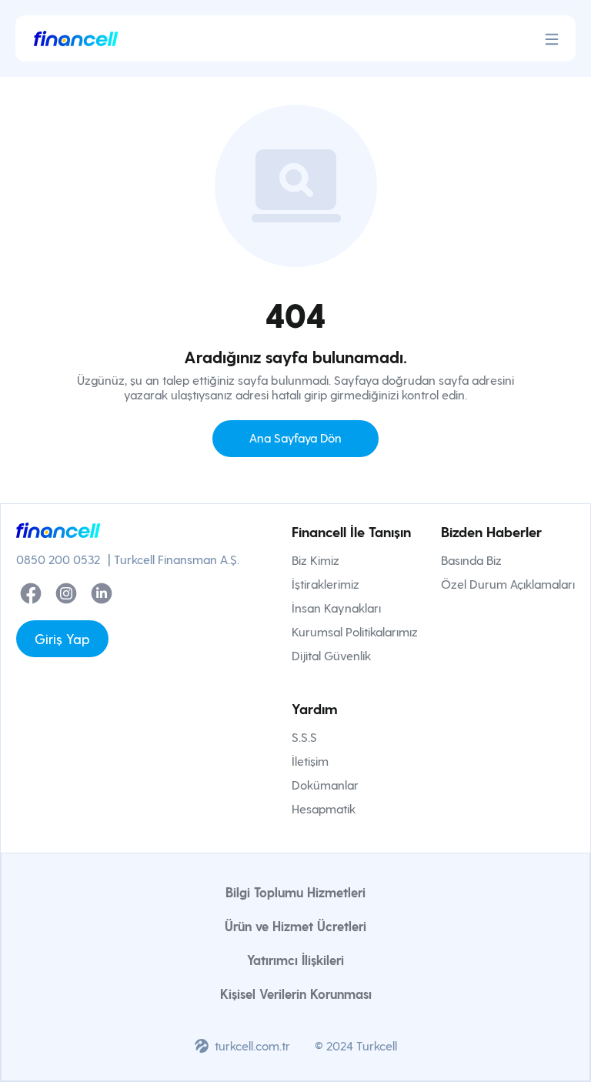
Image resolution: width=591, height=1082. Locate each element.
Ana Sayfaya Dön (295, 437)
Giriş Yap (62, 638)
